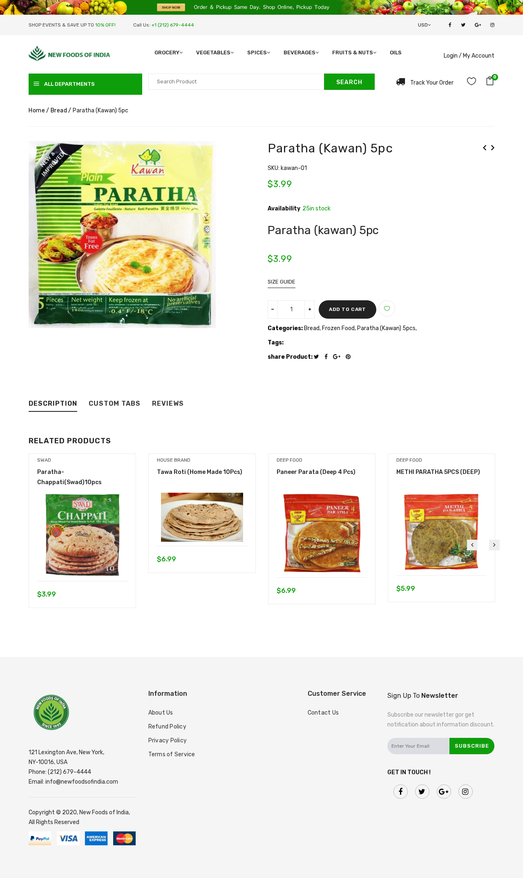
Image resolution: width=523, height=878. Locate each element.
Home (37, 110)
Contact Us (323, 712)
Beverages (299, 52)
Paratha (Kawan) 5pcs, (387, 328)
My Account (478, 55)
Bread (59, 110)
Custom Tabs (115, 403)
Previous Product (484, 147)
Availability (284, 209)
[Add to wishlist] (387, 308)
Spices (257, 52)
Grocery (166, 52)
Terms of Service (171, 754)
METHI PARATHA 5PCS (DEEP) (438, 472)
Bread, (313, 328)
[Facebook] (328, 356)
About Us (160, 712)
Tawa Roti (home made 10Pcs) (199, 472)
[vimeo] (350, 356)
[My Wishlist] (471, 82)
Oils (396, 52)
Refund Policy (167, 726)
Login (451, 55)
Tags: (276, 342)
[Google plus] (338, 356)
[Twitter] (318, 356)
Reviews (168, 403)
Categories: (285, 328)
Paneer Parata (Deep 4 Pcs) (316, 472)
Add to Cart (347, 309)
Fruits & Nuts (352, 52)
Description (53, 403)
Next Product (492, 147)
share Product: (290, 356)
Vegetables (213, 52)
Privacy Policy (167, 740)
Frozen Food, (339, 328)
